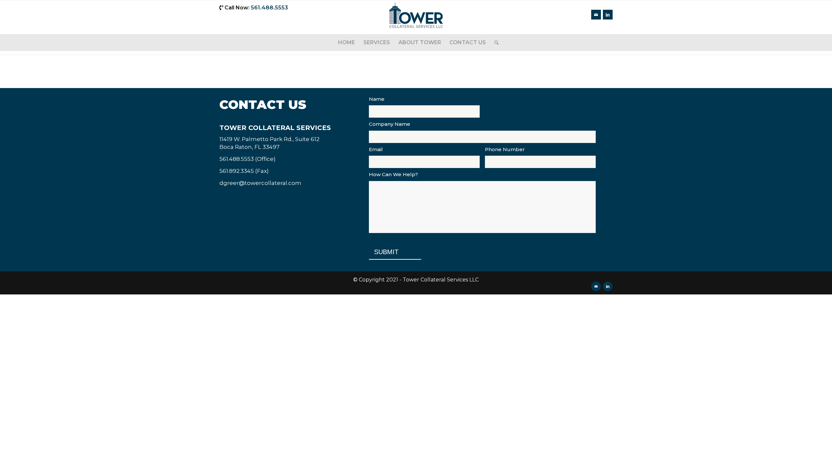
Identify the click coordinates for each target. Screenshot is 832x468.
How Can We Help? (393, 174)
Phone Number (505, 149)
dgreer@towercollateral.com (260, 183)
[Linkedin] (608, 15)
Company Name (389, 124)
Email (376, 149)
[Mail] (596, 15)
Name (376, 99)
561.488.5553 (269, 7)
